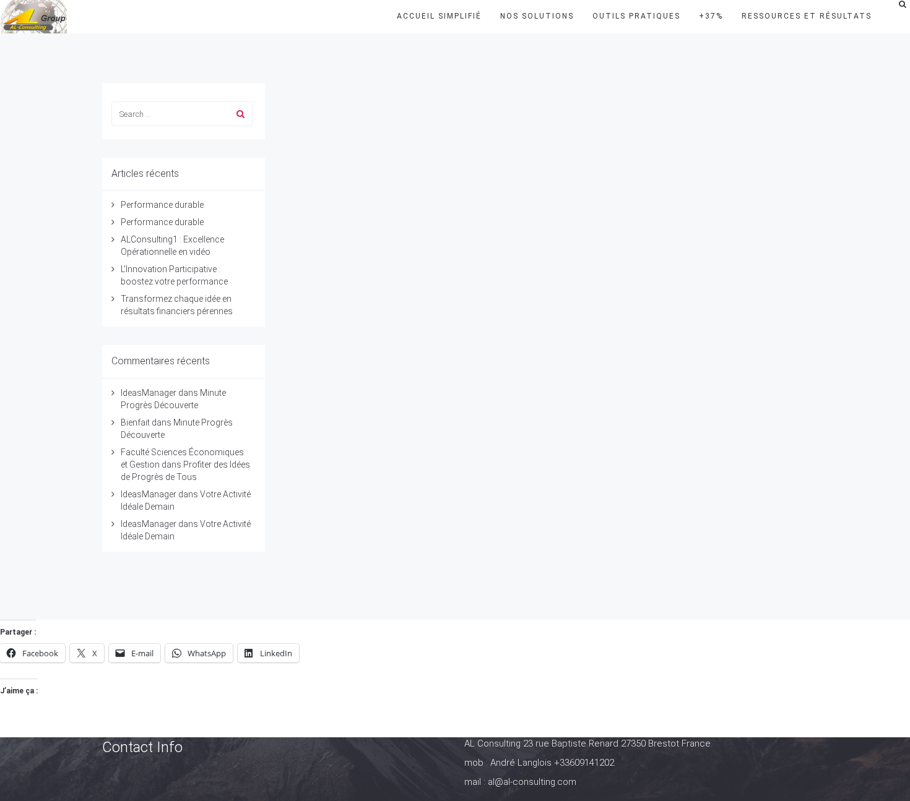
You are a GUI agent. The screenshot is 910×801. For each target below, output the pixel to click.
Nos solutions (537, 16)
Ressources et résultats (807, 16)
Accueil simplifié (439, 16)
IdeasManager (148, 393)
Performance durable (162, 205)
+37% (711, 16)
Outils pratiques (636, 16)
